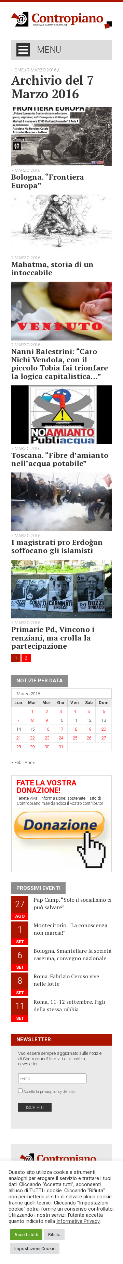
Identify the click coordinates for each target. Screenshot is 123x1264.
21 (18, 738)
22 (32, 738)
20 (103, 729)
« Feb (16, 762)
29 (32, 746)
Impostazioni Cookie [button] (34, 1248)
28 (18, 746)
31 (60, 746)
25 (74, 738)
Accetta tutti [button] (26, 1234)
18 (74, 729)
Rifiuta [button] (54, 1234)
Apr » (30, 762)
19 (88, 729)
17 (60, 729)
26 (88, 738)
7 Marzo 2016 (41, 70)
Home (17, 70)
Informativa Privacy (78, 1221)
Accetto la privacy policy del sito (49, 1092)
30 (46, 746)
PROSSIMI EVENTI (38, 888)
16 (46, 729)
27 (103, 738)
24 (60, 738)
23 (46, 738)
